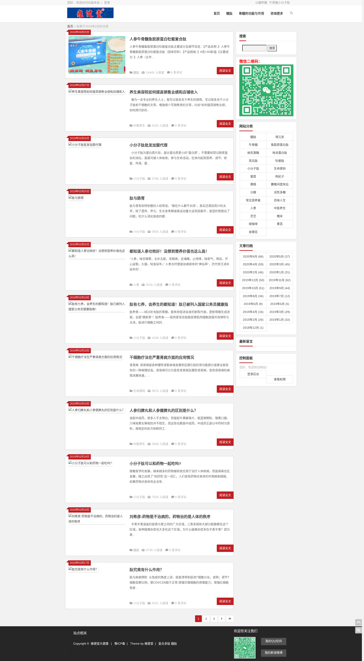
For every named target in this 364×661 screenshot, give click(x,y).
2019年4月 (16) (253, 312)
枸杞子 (279, 176)
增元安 (279, 137)
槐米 (280, 216)
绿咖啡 (253, 224)
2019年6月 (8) (253, 304)
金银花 (253, 232)
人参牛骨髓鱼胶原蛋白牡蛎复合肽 (158, 39)
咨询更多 (276, 13)
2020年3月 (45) (279, 264)
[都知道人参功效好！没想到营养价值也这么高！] (96, 257)
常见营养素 (253, 200)
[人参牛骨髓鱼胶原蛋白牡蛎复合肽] (96, 73)
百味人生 (280, 200)
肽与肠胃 (137, 198)
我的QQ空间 (273, 641)
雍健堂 (149, 643)
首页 (217, 13)
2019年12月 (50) (253, 280)
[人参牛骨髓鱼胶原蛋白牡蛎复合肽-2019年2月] (90, 16)
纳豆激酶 (253, 152)
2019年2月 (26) (253, 319)
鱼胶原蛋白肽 (280, 144)
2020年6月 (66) (253, 256)
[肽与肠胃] (76, 199)
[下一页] (221, 618)
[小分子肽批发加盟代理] (84, 146)
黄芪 (280, 224)
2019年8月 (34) (253, 296)
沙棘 (253, 192)
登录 (107, 2)
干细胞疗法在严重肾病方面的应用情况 (162, 357)
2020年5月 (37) (279, 256)
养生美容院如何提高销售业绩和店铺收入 (164, 92)
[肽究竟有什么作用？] (83, 571)
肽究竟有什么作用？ (147, 570)
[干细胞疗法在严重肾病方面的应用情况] (95, 358)
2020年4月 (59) (253, 264)
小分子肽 (139, 178)
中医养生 (139, 125)
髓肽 (229, 13)
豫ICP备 (119, 643)
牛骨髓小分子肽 (279, 2)
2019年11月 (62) (280, 280)
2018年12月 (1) (253, 327)
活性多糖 (280, 192)
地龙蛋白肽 (279, 152)
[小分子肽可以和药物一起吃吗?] (90, 464)
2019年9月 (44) (279, 288)
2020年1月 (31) (279, 272)
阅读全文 (225, 70)
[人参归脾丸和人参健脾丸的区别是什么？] (96, 411)
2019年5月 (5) (279, 304)
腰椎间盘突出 (280, 184)
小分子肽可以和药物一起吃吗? (155, 464)
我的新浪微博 (273, 652)
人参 (136, 284)
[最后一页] (230, 618)
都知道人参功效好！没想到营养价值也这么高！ (169, 251)
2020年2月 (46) (253, 272)
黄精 (253, 184)
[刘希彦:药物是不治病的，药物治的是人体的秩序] (96, 523)
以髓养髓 (261, 2)
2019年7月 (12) (279, 296)
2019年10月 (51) (253, 288)
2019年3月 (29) (279, 312)
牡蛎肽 (279, 160)
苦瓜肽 (253, 160)
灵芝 (253, 216)
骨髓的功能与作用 (251, 13)
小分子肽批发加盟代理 (148, 145)
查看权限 (280, 379)
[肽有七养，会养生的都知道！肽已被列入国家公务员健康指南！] (96, 310)
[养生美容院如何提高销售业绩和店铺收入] (96, 93)
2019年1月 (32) (279, 319)
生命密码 (139, 391)
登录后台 (253, 374)
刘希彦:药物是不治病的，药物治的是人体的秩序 (170, 517)
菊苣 (253, 176)
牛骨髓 (253, 144)
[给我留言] (358, 630)
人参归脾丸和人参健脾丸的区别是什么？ (164, 411)
